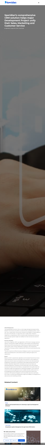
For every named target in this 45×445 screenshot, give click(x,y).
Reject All (14, 440)
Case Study (21, 28)
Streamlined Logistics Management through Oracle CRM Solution (20, 427)
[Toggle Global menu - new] (38, 3)
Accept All (21, 440)
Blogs (6, 402)
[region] (14, 436)
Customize (7, 440)
